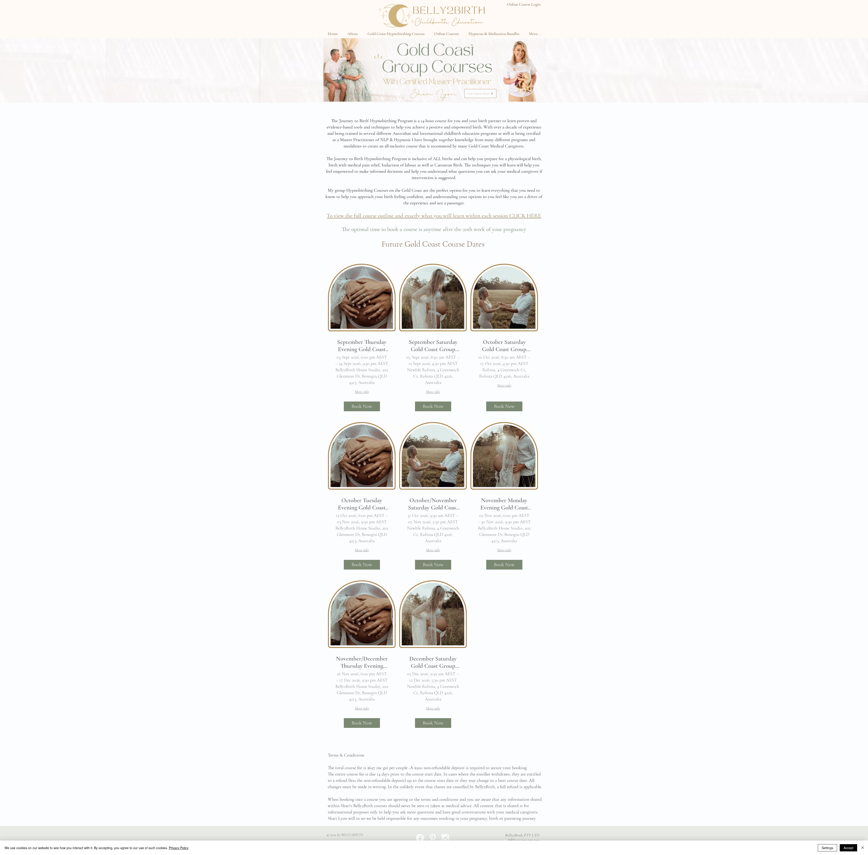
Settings (827, 848)
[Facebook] (420, 838)
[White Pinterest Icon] (432, 838)
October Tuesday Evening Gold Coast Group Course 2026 (362, 504)
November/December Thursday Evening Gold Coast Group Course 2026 (362, 662)
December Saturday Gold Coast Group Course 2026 (433, 662)
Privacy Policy (179, 848)
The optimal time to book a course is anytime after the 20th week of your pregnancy (434, 229)
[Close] (862, 847)
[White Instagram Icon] (445, 838)
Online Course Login (523, 4)
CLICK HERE (525, 215)
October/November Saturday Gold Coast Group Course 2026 (433, 504)
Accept (848, 848)
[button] (352, 33)
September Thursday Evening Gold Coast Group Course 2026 (362, 346)
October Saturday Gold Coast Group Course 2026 (504, 346)
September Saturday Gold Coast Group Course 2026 (433, 346)
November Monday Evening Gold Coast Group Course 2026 (504, 504)
